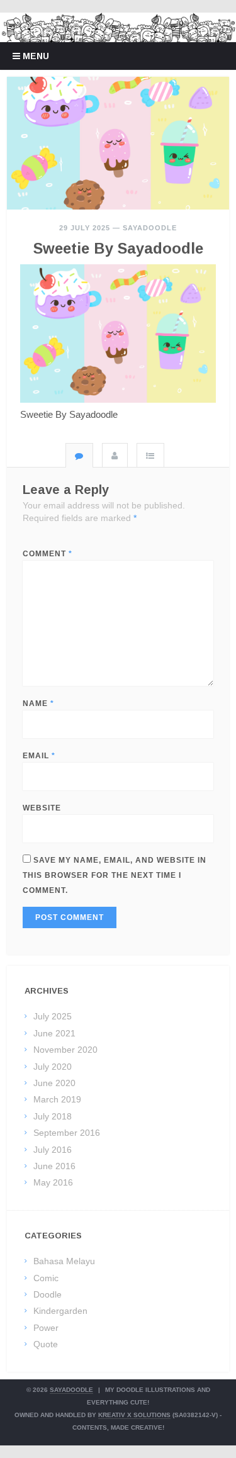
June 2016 (54, 1166)
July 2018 (52, 1116)
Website (42, 808)
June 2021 (54, 1033)
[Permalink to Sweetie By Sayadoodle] (118, 143)
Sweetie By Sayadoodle (118, 248)
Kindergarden (60, 1311)
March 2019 (57, 1099)
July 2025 (52, 1016)
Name (38, 703)
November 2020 (65, 1050)
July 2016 (52, 1150)
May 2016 (53, 1182)
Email (39, 755)
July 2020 (52, 1067)
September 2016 (66, 1133)
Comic (46, 1278)
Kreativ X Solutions (134, 1414)
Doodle (47, 1294)
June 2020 (54, 1083)
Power (46, 1328)
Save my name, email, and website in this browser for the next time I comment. (114, 875)
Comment (47, 553)
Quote (45, 1344)
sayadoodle (150, 228)
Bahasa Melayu (64, 1261)
